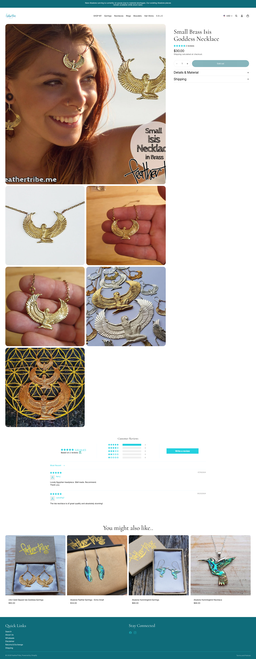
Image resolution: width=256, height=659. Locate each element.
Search (8, 631)
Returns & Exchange (14, 644)
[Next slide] (61, 565)
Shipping (180, 79)
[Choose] (123, 591)
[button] (180, 46)
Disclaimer (9, 641)
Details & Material (186, 72)
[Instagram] (135, 632)
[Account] (242, 16)
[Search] (236, 16)
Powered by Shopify (29, 655)
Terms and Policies (243, 655)
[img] (56, 473)
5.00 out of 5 (80, 450)
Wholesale (9, 638)
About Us (9, 635)
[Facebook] (130, 632)
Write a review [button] (182, 451)
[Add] (61, 591)
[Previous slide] (9, 565)
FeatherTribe (16, 655)
